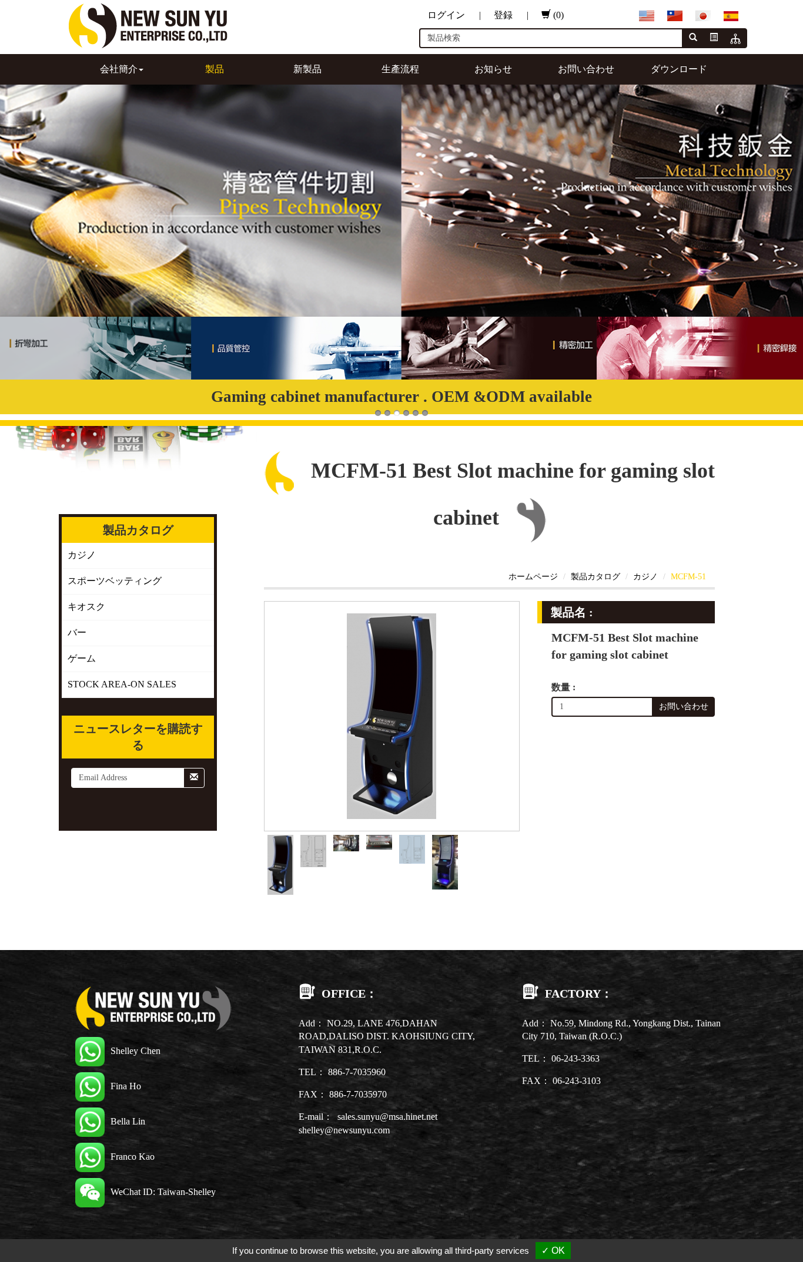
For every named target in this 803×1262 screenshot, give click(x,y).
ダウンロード (679, 69)
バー (77, 632)
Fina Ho (126, 1086)
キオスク (86, 607)
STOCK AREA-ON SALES (122, 684)
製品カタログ (595, 576)
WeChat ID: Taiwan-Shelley (163, 1192)
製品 (214, 69)
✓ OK (553, 1251)
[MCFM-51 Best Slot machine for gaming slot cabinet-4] (379, 841)
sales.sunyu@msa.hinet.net (387, 1117)
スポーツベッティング (115, 581)
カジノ (82, 555)
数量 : (563, 687)
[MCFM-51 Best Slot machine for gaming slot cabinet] (391, 715)
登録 (511, 15)
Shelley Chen (135, 1051)
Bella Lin (128, 1121)
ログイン (454, 15)
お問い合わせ (586, 69)
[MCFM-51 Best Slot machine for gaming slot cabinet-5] (412, 848)
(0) (558, 15)
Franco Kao (133, 1157)
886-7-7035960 (357, 1072)
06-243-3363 (575, 1058)
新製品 (307, 69)
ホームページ (533, 576)
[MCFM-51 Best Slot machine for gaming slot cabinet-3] (346, 842)
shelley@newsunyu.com (344, 1130)
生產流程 (400, 69)
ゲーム (82, 658)
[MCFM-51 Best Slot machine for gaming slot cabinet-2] (313, 850)
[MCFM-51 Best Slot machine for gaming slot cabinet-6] (445, 861)
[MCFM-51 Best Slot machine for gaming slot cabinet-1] (280, 864)
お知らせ (493, 69)
